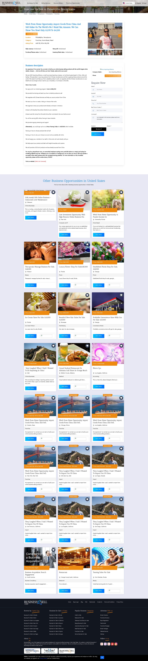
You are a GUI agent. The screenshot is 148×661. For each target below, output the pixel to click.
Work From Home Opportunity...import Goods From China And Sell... (39, 421)
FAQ (86, 602)
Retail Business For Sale (80, 628)
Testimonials (92, 602)
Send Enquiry (97, 134)
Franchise (56, 14)
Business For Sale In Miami (30, 617)
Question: (93, 126)
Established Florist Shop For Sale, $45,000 (105, 268)
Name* (93, 86)
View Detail (31, 217)
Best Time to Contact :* (96, 107)
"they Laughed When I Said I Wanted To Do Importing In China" (39, 369)
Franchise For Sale (79, 631)
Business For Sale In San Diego (31, 628)
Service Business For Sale (81, 634)
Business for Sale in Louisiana (56, 617)
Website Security (104, 631)
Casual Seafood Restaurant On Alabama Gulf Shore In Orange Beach (73, 369)
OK (102, 657)
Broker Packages (104, 628)
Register (139, 3)
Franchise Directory (104, 617)
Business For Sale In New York (31, 623)
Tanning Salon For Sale (101, 572)
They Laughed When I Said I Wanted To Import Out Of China (73, 472)
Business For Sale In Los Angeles (31, 620)
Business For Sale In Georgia (56, 634)
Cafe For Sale (78, 615)
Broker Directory (104, 615)
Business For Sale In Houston (30, 626)
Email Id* (93, 93)
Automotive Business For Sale (81, 626)
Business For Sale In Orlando (30, 615)
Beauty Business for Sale (80, 623)
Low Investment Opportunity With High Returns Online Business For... (72, 216)
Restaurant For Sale (79, 617)
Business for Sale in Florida (55, 615)
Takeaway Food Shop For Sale (82, 620)
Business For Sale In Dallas (30, 631)
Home (25, 14)
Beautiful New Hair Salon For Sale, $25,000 (72, 318)
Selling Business (45, 3)
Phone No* (94, 100)
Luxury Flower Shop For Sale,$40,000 (73, 267)
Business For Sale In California (56, 620)
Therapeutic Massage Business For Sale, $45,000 (39, 268)
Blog (82, 602)
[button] (128, 3)
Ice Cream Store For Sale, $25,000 (37, 317)
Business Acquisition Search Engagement (35, 573)
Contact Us (99, 602)
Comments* (94, 114)
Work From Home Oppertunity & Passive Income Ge (105, 216)
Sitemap (102, 634)
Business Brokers (58, 3)
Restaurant (63, 572)
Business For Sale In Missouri (56, 623)
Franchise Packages (104, 626)
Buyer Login (76, 602)
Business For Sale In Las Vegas (31, 634)
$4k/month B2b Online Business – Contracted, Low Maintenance (38, 198)
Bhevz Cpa (97, 368)
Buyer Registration (104, 620)
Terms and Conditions (109, 602)
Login (145, 3)
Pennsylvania (41, 14)
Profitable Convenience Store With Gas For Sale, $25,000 (107, 318)
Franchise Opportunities (73, 3)
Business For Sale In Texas (55, 626)
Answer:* (109, 126)
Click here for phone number (112, 75)
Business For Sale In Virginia (56, 631)
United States (32, 14)
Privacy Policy (120, 602)
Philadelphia (49, 14)
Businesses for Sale (32, 3)
